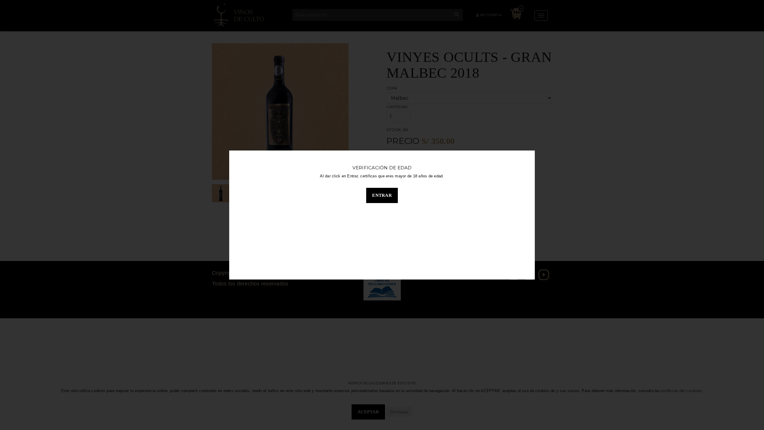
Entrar (382, 195)
